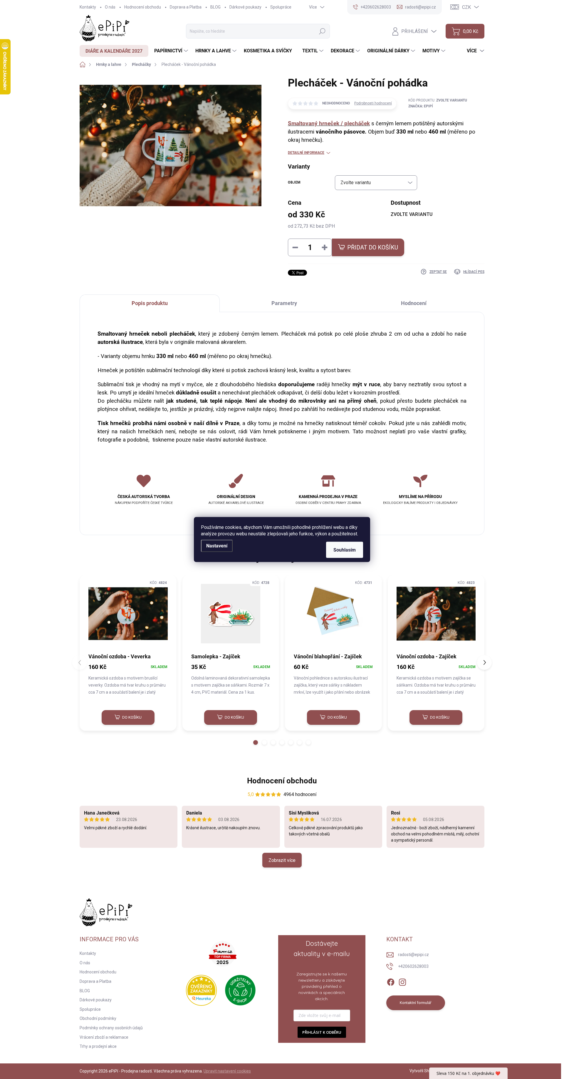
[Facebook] (390, 981)
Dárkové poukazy (245, 7)
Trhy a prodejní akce (98, 1046)
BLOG (215, 7)
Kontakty (88, 7)
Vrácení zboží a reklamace (104, 1037)
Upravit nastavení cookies (227, 1071)
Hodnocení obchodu (142, 7)
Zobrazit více (282, 860)
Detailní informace (306, 153)
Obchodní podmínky (98, 1018)
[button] (255, 742)
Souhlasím (344, 550)
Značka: (420, 106)
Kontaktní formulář (415, 1002)
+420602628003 (413, 966)
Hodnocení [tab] (414, 303)
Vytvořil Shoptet (424, 1070)
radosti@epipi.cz (413, 954)
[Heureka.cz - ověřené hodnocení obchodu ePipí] (201, 990)
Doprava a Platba (186, 7)
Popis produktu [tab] (150, 303)
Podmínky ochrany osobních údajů (111, 1027)
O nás (110, 7)
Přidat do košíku (372, 247)
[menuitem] (114, 51)
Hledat (322, 31)
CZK (466, 7)
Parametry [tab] (284, 303)
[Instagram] (402, 981)
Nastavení (216, 546)
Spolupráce (280, 7)
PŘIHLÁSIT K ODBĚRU (321, 1032)
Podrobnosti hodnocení (373, 103)
